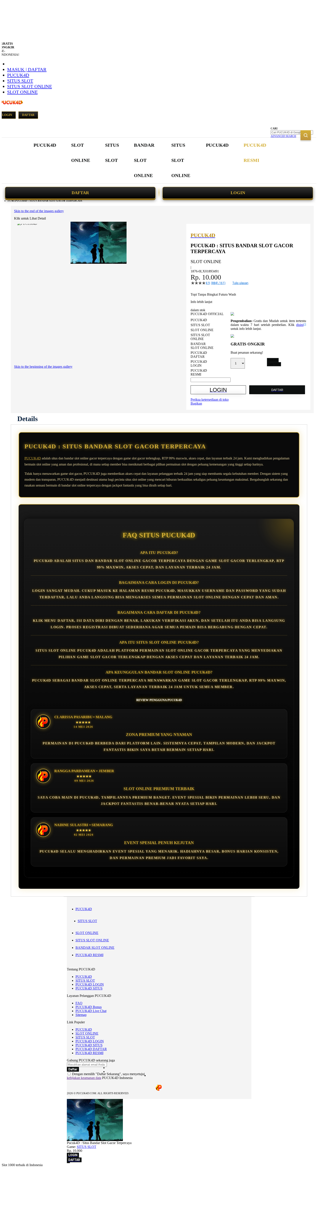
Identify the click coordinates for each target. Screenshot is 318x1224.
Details (27, 419)
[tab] (27, 418)
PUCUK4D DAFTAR (91, 1049)
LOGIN (238, 192)
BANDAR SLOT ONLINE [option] (202, 346)
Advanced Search (283, 136)
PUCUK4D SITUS (89, 988)
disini (300, 325)
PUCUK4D (18, 75)
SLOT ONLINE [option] (202, 330)
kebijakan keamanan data (84, 1078)
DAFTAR (80, 192)
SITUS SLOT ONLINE (29, 86)
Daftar (28, 115)
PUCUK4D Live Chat (90, 1011)
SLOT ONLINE (22, 92)
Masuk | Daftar (27, 69)
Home (11, 200)
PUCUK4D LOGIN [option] (199, 363)
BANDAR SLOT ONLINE (94, 947)
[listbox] (211, 347)
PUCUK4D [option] (199, 320)
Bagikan (196, 403)
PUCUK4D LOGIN (89, 984)
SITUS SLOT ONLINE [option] (200, 337)
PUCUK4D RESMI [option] (199, 372)
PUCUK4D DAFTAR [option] (199, 354)
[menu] (150, 160)
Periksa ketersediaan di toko (210, 399)
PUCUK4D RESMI (89, 955)
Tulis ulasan (240, 283)
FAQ (78, 1003)
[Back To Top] (68, 1162)
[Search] (305, 135)
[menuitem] (45, 145)
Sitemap (81, 1015)
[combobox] (292, 132)
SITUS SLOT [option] (200, 325)
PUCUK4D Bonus (88, 1007)
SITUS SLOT (20, 80)
